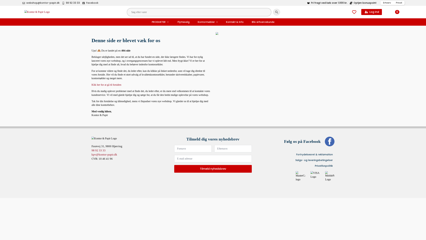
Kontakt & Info (235, 22)
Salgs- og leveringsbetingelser (314, 160)
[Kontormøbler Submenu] (217, 22)
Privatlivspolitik (324, 166)
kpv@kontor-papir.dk (104, 154)
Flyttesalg (184, 22)
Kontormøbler (206, 22)
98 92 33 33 (99, 150)
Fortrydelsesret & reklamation (314, 154)
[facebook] (329, 141)
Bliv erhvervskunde (263, 22)
